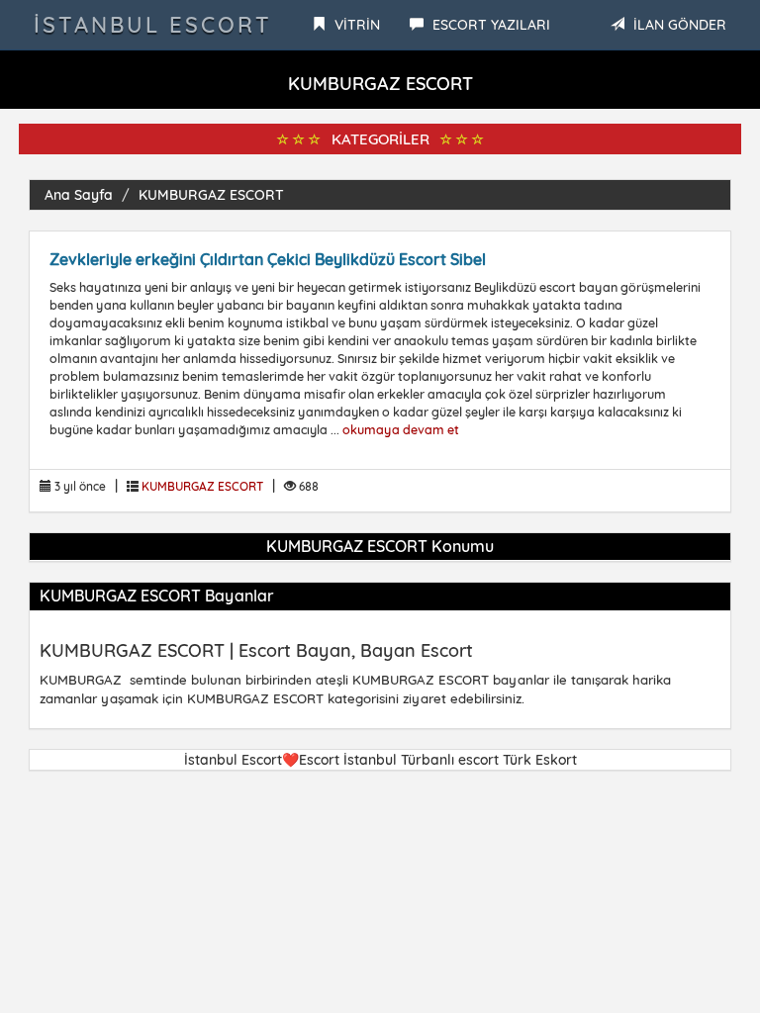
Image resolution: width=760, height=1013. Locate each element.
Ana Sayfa (79, 195)
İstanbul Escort (153, 25)
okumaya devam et (400, 429)
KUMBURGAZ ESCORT (211, 195)
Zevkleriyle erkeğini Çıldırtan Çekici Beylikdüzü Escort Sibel (267, 259)
